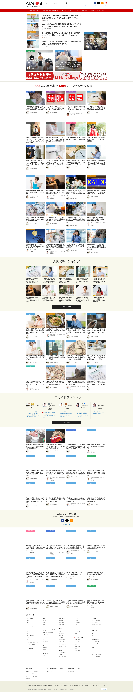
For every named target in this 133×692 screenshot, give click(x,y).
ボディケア (77, 627)
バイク (44, 658)
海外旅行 (45, 647)
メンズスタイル (78, 10)
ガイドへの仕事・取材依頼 (31, 676)
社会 (76, 648)
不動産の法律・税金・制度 (32, 642)
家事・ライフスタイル (63, 631)
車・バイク (101, 10)
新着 (34, 10)
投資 (44, 622)
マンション (29, 622)
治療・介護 (61, 624)
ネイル (76, 629)
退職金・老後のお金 (47, 634)
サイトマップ (83, 5)
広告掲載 (45, 685)
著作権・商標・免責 (76, 685)
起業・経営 (77, 646)
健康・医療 (62, 618)
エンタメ (93, 650)
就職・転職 (77, 639)
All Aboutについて (67, 685)
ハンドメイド (62, 639)
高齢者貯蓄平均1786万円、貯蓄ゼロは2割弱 (99, 412)
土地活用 (28, 637)
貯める (44, 620)
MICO (76, 633)
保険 (44, 624)
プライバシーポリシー (57, 685)
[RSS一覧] (102, 3)
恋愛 (93, 633)
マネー (40, 10)
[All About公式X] (98, 3)
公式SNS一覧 (96, 5)
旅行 (83, 10)
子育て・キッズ (62, 646)
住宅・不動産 (30, 618)
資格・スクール (78, 644)
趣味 (86, 10)
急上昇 (30, 10)
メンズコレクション (96, 641)
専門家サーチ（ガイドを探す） (32, 671)
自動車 (44, 655)
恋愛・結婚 (63, 10)
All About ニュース (50, 671)
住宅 (37, 10)
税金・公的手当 (46, 637)
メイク (76, 620)
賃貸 (28, 631)
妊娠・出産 (61, 641)
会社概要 (29, 685)
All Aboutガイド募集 (30, 674)
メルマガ (90, 5)
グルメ (96, 10)
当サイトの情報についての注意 (88, 685)
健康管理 (61, 620)
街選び (28, 633)
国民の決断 (28, 678)
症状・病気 (61, 622)
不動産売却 (29, 639)
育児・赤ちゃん (62, 644)
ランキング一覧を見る (66, 306)
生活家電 (61, 637)
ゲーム (93, 652)
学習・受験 (77, 650)
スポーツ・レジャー (96, 656)
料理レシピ (61, 633)
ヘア (76, 624)
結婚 (93, 635)
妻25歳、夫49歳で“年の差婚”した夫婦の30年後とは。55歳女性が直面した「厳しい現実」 (82, 414)
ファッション (91, 10)
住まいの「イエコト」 (31, 644)
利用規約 (50, 685)
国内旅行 (45, 649)
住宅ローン (45, 627)
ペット (93, 658)
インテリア (29, 629)
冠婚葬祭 (61, 635)
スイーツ (61, 654)
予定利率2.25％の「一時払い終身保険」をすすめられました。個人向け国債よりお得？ (49, 415)
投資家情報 (39, 685)
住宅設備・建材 (30, 627)
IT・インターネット (96, 627)
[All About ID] (106, 3)
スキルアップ (78, 641)
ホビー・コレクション (96, 654)
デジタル (54, 10)
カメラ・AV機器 (95, 622)
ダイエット (77, 631)
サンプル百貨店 (71, 671)
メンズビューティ (95, 643)
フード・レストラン (63, 652)
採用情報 (34, 685)
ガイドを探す (104, 5)
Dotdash (104, 689)
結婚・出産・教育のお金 (48, 632)
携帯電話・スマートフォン (97, 624)
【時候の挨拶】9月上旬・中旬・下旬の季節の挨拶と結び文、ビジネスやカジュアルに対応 (66, 414)
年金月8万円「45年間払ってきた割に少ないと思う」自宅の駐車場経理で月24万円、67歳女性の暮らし (33, 414)
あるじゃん (45, 641)
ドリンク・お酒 (62, 656)
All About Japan (50, 674)
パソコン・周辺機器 (96, 620)
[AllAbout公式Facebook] (95, 3)
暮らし (58, 10)
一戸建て (28, 620)
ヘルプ (104, 685)
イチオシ (70, 676)
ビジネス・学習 (70, 10)
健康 (44, 10)
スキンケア (77, 622)
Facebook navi (71, 674)
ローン (44, 639)
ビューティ (48, 10)
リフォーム (29, 624)
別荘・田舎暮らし (30, 635)
